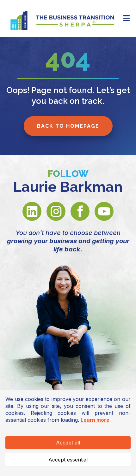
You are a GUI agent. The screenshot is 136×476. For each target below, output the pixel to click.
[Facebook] (80, 211)
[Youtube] (104, 211)
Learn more (95, 420)
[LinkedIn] (31, 211)
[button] (125, 18)
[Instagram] (55, 211)
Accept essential (68, 459)
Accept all (68, 442)
